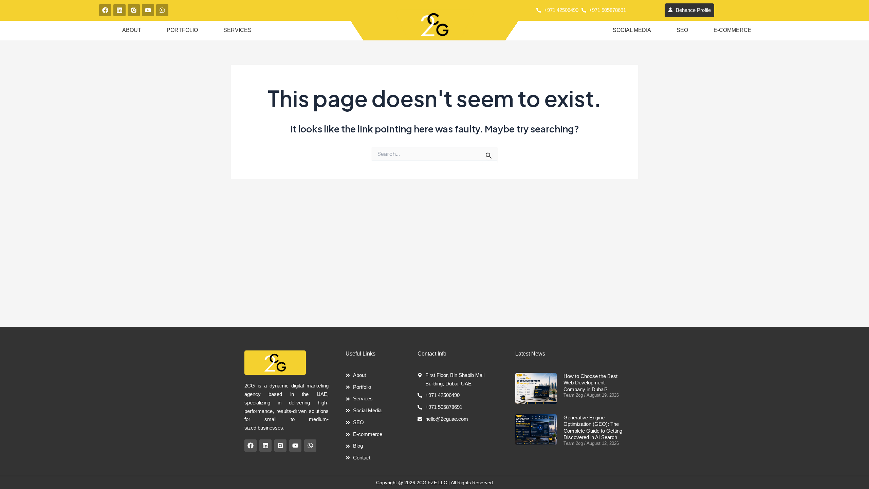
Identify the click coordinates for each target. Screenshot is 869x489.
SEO (682, 30)
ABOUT (131, 30)
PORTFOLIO (182, 30)
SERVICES (237, 30)
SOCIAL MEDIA (632, 30)
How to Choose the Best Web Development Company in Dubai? (590, 382)
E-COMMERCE (733, 30)
